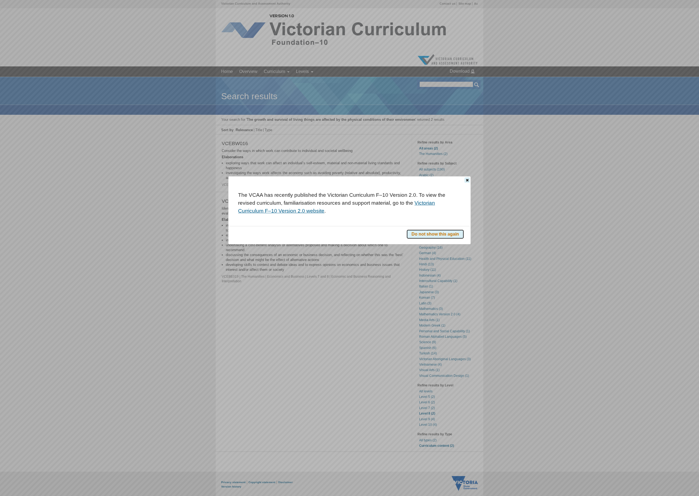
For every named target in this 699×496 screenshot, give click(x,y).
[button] (467, 180)
